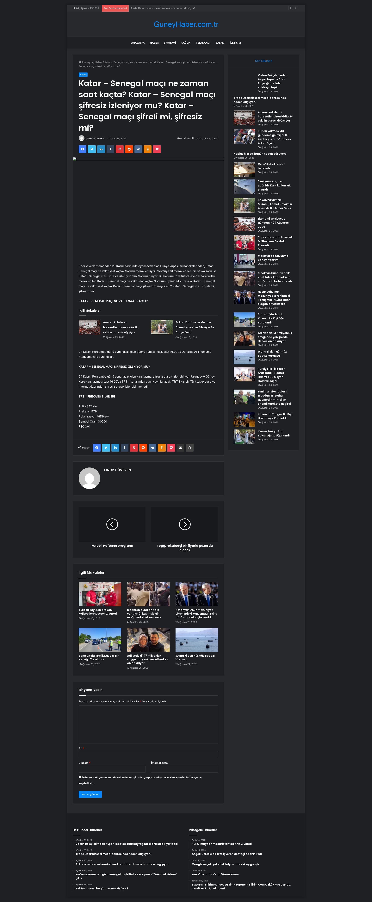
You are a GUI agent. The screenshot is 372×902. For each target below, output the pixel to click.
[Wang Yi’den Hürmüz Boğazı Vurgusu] (197, 640)
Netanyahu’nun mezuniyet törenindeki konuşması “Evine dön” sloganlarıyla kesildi (196, 613)
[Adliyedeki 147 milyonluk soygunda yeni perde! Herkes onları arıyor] (148, 640)
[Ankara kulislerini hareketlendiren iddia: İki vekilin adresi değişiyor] (89, 327)
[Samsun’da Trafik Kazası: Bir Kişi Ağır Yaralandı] (100, 640)
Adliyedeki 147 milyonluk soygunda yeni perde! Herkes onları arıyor (147, 659)
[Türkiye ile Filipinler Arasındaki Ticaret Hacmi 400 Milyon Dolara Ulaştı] (244, 374)
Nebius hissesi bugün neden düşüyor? (260, 154)
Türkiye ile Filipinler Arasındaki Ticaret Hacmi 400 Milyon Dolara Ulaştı (271, 375)
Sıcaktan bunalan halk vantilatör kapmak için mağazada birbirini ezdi (144, 613)
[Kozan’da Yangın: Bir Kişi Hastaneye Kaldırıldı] (244, 419)
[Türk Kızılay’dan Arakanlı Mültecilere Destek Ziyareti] (100, 594)
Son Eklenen (263, 61)
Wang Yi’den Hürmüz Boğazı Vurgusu (195, 657)
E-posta (84, 762)
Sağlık (185, 42)
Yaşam (220, 42)
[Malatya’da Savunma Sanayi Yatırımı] (244, 261)
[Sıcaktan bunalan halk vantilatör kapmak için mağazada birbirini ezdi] (148, 594)
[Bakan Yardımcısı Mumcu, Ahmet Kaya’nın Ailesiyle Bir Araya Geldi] (162, 327)
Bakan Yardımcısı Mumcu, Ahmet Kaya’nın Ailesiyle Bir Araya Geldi (195, 327)
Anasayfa (138, 42)
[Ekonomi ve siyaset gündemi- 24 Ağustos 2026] (244, 224)
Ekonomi (170, 42)
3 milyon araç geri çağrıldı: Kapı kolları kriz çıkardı (275, 185)
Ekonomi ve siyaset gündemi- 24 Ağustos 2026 (273, 223)
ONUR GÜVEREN (95, 138)
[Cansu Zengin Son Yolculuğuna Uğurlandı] (244, 436)
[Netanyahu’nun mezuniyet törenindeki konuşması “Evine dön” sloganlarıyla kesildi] (197, 594)
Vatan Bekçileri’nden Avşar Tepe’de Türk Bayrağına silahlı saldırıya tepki (272, 81)
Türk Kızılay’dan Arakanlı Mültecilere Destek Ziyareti (98, 612)
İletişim (235, 42)
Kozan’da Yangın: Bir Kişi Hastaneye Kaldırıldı (275, 416)
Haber (154, 42)
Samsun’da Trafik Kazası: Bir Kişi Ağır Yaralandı (99, 657)
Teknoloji (203, 42)
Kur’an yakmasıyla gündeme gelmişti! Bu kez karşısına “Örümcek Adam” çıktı (274, 137)
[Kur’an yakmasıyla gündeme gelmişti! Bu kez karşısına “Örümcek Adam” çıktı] (244, 136)
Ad (81, 748)
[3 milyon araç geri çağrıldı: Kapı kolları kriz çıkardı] (244, 186)
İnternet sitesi (159, 762)
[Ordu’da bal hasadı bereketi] (244, 169)
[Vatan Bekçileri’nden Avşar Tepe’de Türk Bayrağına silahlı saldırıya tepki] (244, 80)
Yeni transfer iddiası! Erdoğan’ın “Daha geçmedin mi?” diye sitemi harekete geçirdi (274, 398)
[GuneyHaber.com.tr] (186, 24)
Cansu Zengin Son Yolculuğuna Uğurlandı (274, 433)
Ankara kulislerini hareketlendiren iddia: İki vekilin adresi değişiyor (170, 8)
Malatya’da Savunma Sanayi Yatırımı (273, 258)
